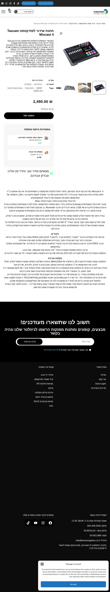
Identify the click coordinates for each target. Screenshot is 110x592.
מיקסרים (28, 84)
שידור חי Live (47, 375)
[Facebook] (14, 3)
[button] (42, 564)
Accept (73, 584)
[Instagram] (10, 3)
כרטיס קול (73, 23)
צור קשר (102, 379)
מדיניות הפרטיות (51, 350)
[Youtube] (35, 522)
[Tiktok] (28, 522)
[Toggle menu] (3, 11)
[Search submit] (15, 11)
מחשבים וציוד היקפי (44, 397)
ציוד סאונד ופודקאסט (43, 379)
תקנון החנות (100, 384)
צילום (50, 388)
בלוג (51, 406)
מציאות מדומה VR (44, 384)
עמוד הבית (101, 23)
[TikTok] (18, 3)
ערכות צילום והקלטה (44, 392)
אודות (103, 375)
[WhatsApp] (6, 3)
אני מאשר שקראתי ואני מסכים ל (66, 350)
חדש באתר (29, 88)
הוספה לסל (28, 116)
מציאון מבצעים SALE (43, 401)
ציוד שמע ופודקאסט (87, 23)
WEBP (39, 88)
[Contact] (2, 3)
